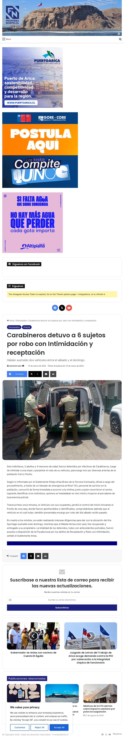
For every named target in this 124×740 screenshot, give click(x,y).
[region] (39, 718)
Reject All (39, 727)
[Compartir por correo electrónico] (46, 374)
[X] (31, 556)
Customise (20, 727)
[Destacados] (62, 18)
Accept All (59, 727)
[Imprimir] (53, 374)
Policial (27, 327)
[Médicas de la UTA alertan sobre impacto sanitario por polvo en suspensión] (100, 693)
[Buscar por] (120, 39)
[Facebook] (24, 556)
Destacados (21, 320)
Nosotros (117, 734)
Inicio (11, 320)
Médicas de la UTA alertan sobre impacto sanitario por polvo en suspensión (99, 708)
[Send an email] (23, 366)
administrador (15, 366)
